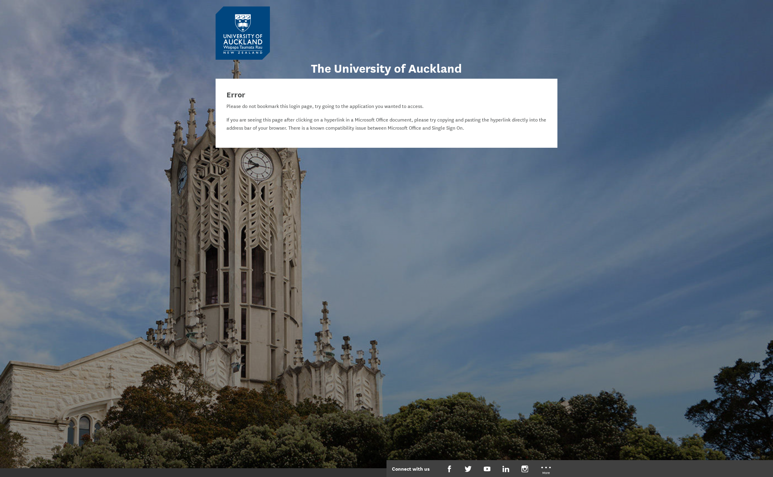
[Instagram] (524, 469)
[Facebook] (449, 469)
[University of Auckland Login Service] (243, 32)
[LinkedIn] (505, 469)
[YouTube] (487, 469)
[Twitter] (468, 469)
